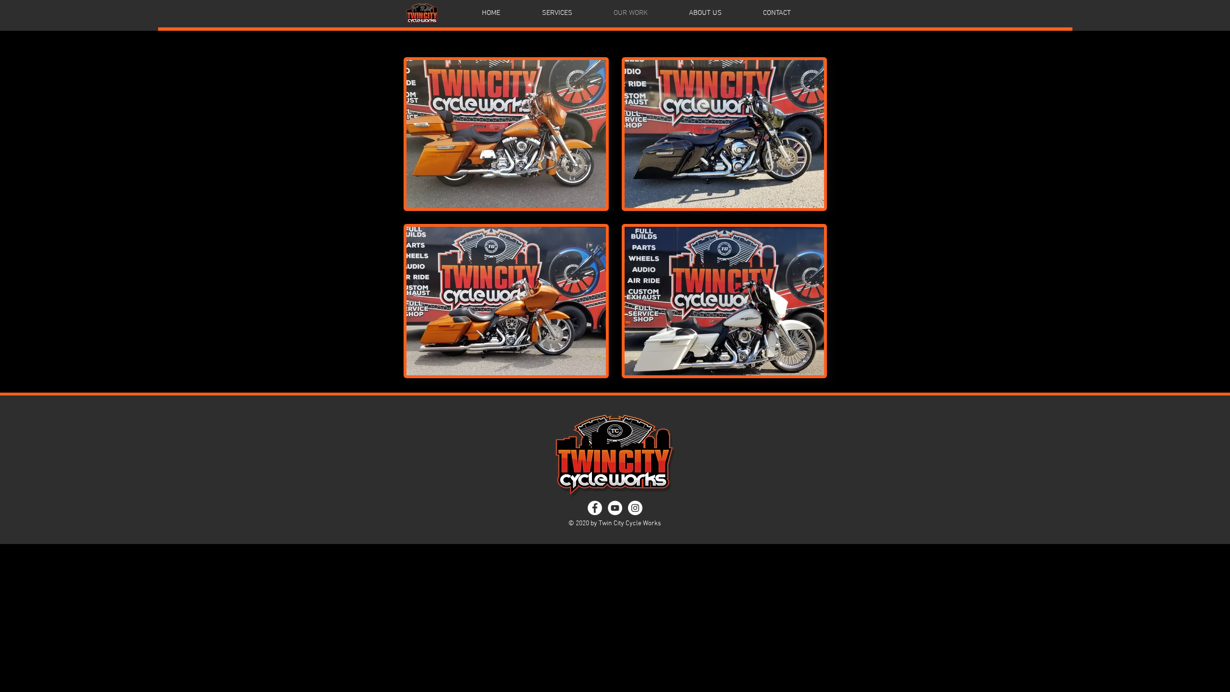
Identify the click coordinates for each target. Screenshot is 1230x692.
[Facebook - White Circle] (595, 508)
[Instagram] (635, 508)
